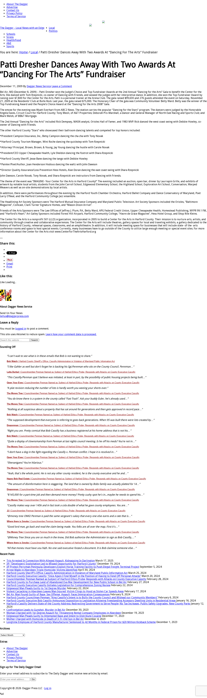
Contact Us (12, 654)
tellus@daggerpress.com (14, 316)
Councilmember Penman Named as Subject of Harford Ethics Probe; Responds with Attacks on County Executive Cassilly (76, 579)
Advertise (12, 651)
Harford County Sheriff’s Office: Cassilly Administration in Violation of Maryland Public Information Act (67, 572)
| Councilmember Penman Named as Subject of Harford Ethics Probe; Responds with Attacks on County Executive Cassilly (71, 372)
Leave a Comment (62, 86)
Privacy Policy (14, 657)
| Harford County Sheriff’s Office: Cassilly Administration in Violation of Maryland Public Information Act (61, 361)
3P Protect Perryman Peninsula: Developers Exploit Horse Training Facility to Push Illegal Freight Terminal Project (72, 566)
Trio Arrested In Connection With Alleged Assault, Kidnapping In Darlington (50, 560)
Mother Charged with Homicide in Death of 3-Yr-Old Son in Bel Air (45, 619)
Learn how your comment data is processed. (71, 334)
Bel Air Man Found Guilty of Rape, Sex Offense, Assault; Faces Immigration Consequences (58, 594)
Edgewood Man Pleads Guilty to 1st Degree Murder (36, 588)
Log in (47, 688)
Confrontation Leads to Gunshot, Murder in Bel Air (35, 609)
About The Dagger (17, 648)
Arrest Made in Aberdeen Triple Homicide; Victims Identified (41, 569)
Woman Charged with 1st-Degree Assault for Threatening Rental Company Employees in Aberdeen (63, 612)
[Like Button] (1, 238)
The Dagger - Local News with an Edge (22, 27)
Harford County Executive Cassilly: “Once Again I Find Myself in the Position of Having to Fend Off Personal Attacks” (73, 576)
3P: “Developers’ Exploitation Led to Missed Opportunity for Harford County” (51, 563)
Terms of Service (16, 660)
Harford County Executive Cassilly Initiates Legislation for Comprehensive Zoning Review (58, 585)
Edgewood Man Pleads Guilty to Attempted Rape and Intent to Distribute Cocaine (53, 615)
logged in (20, 328)
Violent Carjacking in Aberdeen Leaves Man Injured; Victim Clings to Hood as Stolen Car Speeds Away (65, 591)
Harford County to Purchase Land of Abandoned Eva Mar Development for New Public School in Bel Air (66, 582)
